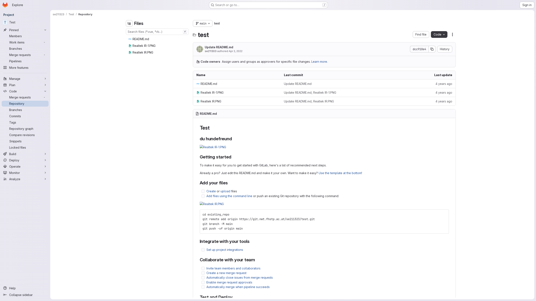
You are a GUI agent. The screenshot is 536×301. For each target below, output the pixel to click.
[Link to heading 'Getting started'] (233, 156)
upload (225, 191)
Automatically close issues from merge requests (239, 277)
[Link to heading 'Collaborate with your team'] (257, 259)
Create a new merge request (226, 273)
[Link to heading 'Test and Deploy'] (234, 297)
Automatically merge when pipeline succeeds (238, 287)
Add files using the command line (229, 196)
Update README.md (219, 47)
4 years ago (444, 83)
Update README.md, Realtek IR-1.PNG (310, 92)
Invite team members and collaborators (233, 268)
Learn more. (319, 61)
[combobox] (157, 31)
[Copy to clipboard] (444, 214)
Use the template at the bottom (340, 173)
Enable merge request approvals (229, 282)
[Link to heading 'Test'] (212, 128)
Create (211, 191)
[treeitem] (158, 39)
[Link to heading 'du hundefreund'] (234, 138)
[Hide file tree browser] (129, 23)
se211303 (210, 51)
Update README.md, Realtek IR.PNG (309, 101)
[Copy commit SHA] (432, 49)
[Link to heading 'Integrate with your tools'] (252, 241)
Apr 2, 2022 (235, 51)
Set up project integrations (224, 249)
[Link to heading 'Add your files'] (230, 182)
